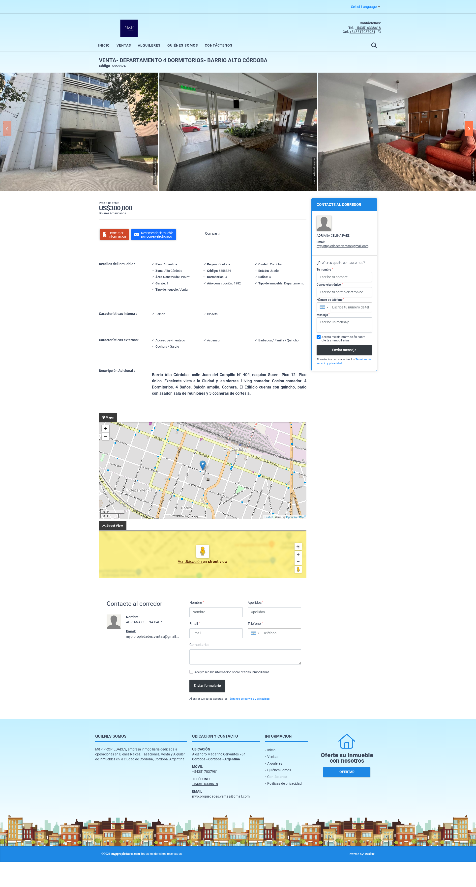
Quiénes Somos (182, 45)
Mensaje (323, 315)
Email (194, 623)
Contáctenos (219, 45)
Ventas (124, 45)
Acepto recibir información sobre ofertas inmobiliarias (231, 672)
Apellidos (256, 602)
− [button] (105, 436)
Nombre (196, 602)
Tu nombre (325, 270)
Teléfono (255, 623)
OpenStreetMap (295, 517)
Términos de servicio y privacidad (248, 698)
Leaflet (269, 517)
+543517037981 (362, 32)
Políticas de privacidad (284, 783)
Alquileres (149, 45)
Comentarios (199, 645)
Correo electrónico (330, 285)
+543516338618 (368, 28)
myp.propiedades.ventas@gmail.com (154, 636)
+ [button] (105, 429)
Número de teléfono (330, 300)
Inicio (104, 45)
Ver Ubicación (190, 561)
